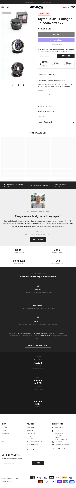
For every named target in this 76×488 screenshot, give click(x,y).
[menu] (2, 7)
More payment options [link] (56, 44)
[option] (13, 84)
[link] (13, 172)
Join (38, 463)
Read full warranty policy (38, 345)
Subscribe (66, 56)
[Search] (8, 7)
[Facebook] (54, 448)
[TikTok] (64, 448)
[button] (66, 7)
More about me (38, 239)
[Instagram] (59, 448)
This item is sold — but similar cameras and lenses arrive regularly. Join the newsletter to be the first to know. (56, 51)
